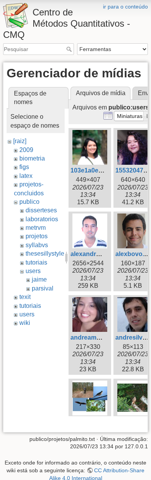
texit (25, 297)
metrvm (36, 227)
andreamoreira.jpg (97, 337)
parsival (42, 288)
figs (24, 167)
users (33, 271)
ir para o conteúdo (125, 6)
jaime (39, 279)
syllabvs (37, 245)
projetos (37, 236)
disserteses (41, 210)
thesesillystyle (45, 253)
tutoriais (36, 262)
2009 (26, 150)
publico (29, 201)
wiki (24, 322)
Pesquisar (70, 49)
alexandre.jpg (90, 254)
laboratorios (42, 219)
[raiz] (19, 141)
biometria (32, 158)
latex (26, 176)
